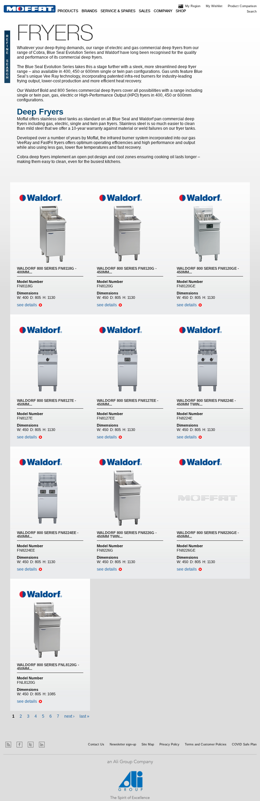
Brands (89, 11)
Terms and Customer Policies (205, 744)
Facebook (19, 744)
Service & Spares (118, 11)
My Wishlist (214, 6)
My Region (192, 6)
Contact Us (96, 744)
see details (27, 305)
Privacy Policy (169, 744)
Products (68, 11)
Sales (144, 11)
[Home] (29, 9)
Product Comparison (242, 6)
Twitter (31, 744)
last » (84, 716)
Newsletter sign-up (123, 744)
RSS (8, 744)
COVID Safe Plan (244, 744)
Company (163, 11)
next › (69, 716)
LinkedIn (42, 744)
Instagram (53, 744)
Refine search (7, 56)
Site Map (148, 744)
